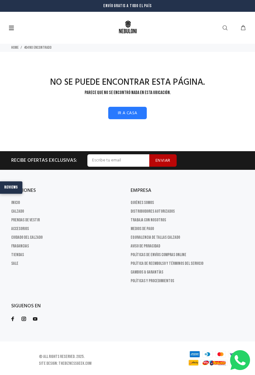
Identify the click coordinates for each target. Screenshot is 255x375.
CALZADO (17, 211)
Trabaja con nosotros (148, 220)
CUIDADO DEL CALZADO (27, 237)
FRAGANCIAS (20, 246)
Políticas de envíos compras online (158, 254)
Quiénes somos (142, 202)
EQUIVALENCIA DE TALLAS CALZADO (155, 237)
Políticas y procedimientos (152, 280)
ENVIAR (162, 160)
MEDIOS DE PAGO (142, 228)
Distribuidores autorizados (153, 211)
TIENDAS (17, 254)
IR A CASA (127, 113)
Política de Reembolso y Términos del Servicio (167, 263)
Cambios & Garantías (147, 272)
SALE (14, 263)
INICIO (15, 202)
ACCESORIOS (20, 228)
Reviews (11, 187)
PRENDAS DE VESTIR (25, 220)
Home (15, 47)
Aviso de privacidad (145, 246)
